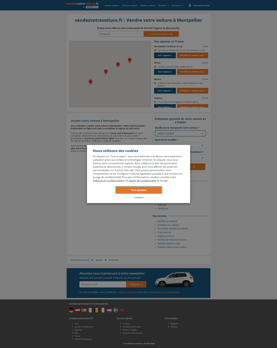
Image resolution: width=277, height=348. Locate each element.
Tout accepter (139, 190)
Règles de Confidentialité (142, 180)
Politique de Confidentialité (107, 180)
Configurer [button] (139, 197)
